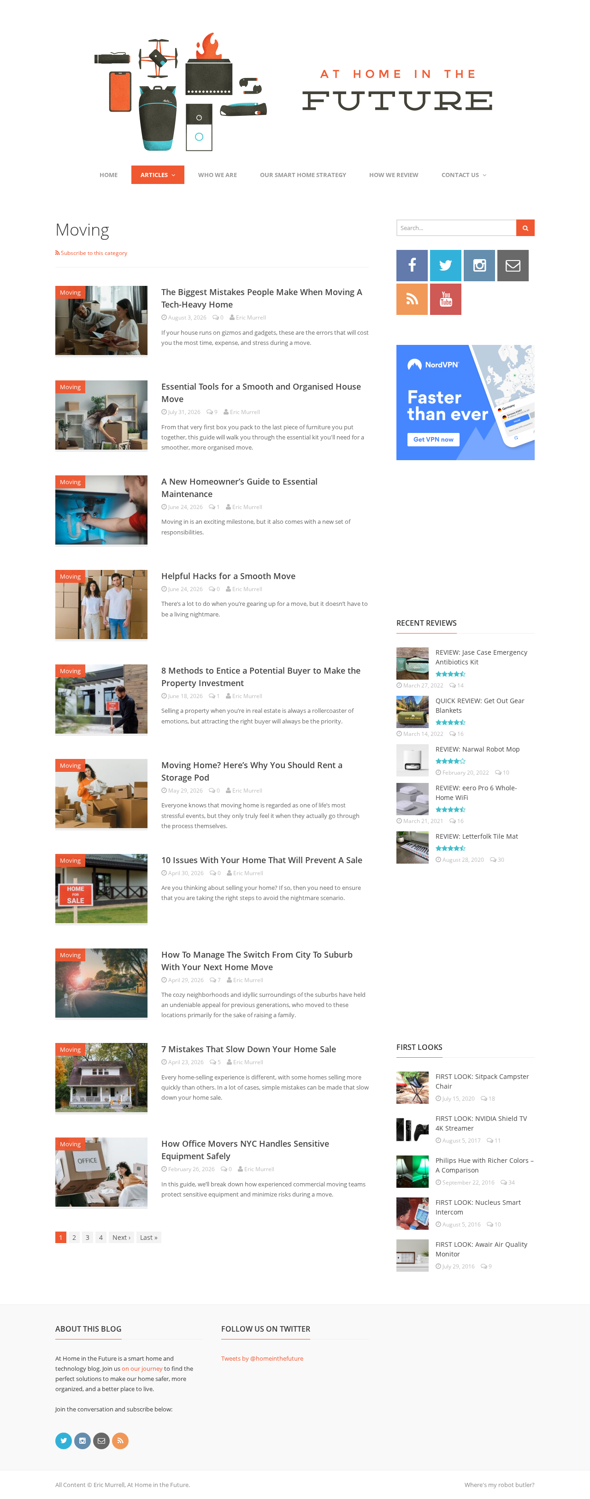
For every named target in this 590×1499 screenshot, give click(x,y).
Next (121, 1237)
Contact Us (460, 175)
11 (497, 1140)
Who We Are (217, 175)
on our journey (142, 1368)
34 (511, 1182)
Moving (70, 292)
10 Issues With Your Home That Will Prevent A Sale (261, 859)
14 (460, 685)
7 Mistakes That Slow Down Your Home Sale (248, 1049)
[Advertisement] (465, 529)
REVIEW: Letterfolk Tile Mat (477, 836)
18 (491, 1098)
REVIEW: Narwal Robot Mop (478, 749)
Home (109, 175)
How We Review (394, 175)
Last (149, 1237)
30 (500, 860)
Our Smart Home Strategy (303, 175)
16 (460, 734)
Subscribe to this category (93, 253)
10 (505, 772)
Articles (154, 175)
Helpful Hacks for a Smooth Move (228, 575)
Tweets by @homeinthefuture (262, 1358)
